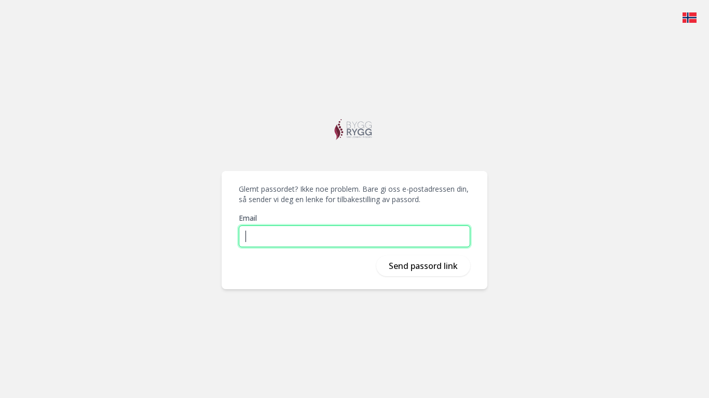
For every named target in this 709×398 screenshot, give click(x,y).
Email (248, 218)
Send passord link (423, 266)
